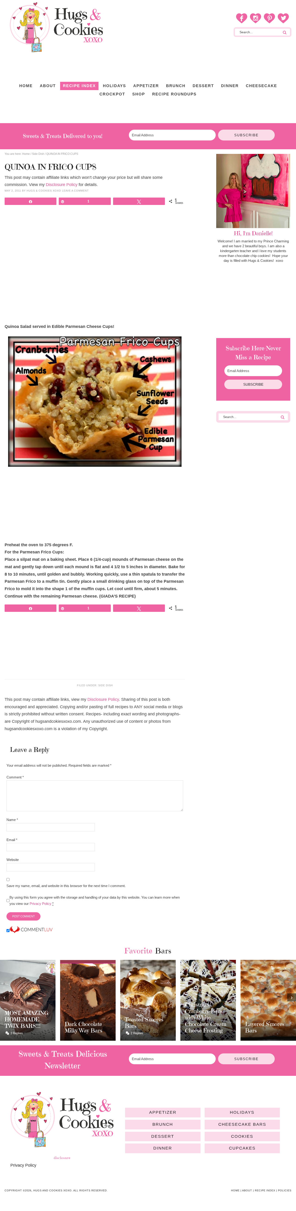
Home (235, 1190)
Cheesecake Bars (242, 1124)
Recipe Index (265, 1190)
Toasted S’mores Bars (144, 1022)
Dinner (162, 1148)
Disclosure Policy (61, 184)
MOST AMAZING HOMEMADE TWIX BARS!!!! (27, 1019)
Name (12, 820)
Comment (15, 777)
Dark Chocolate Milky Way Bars (83, 1027)
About (247, 1190)
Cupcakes (242, 1148)
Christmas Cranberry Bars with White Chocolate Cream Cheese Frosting (205, 1017)
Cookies (242, 1136)
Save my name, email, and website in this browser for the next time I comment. (66, 886)
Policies (284, 1190)
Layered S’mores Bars (264, 1027)
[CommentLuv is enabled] (30, 931)
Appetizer (162, 1112)
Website (12, 860)
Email (11, 840)
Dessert (162, 1136)
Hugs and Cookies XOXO (56, 27)
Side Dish (105, 685)
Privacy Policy (40, 904)
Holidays (242, 1112)
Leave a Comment (75, 190)
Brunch (162, 1124)
